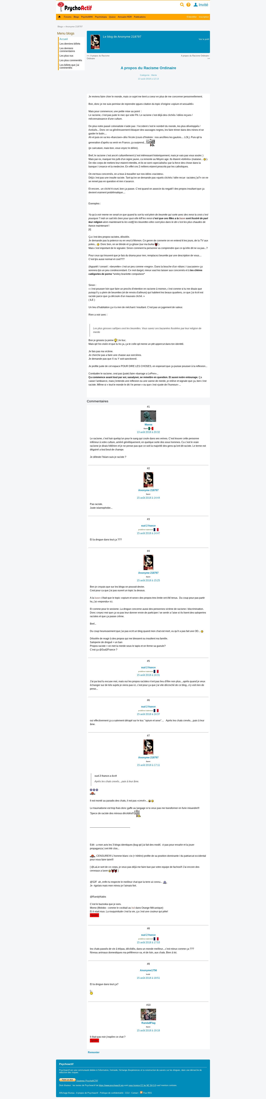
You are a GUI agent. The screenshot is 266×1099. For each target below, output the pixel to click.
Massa (148, 424)
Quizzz (112, 17)
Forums (67, 17)
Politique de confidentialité (111, 1093)
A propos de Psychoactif (87, 1093)
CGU (127, 1093)
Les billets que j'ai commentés (69, 66)
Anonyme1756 (148, 970)
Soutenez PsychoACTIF (87, 1081)
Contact (134, 1093)
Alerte (154, 75)
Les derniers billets (70, 43)
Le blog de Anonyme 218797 (122, 36)
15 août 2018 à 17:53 (148, 942)
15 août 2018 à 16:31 (148, 675)
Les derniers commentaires (67, 49)
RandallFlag (148, 1023)
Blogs (76, 17)
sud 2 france (148, 525)
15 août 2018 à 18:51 (148, 978)
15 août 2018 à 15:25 (148, 580)
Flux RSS (147, 1093)
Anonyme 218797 (74, 26)
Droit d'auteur (65, 1085)
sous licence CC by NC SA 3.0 (142, 1085)
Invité (203, 5)
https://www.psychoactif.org (111, 1085)
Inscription (204, 17)
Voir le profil (204, 39)
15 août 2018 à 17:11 (148, 765)
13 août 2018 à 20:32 (148, 432)
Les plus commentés (71, 60)
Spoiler (94, 915)
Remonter (93, 1052)
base (182, 218)
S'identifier (192, 17)
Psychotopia (101, 17)
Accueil (64, 39)
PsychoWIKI (87, 17)
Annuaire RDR (125, 17)
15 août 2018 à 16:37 (148, 714)
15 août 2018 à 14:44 (148, 497)
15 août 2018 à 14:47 (148, 533)
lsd (133, 907)
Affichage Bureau (67, 1093)
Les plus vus (66, 55)
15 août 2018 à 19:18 (148, 1030)
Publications (140, 17)
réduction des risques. (69, 1072)
